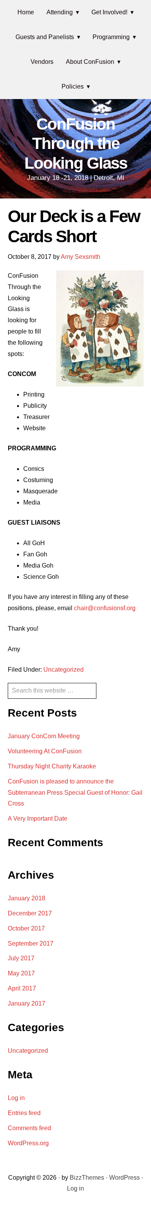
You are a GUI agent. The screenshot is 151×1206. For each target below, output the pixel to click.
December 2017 (30, 913)
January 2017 (26, 1003)
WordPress (124, 1177)
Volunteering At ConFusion (45, 751)
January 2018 (26, 898)
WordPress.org (28, 1143)
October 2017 (26, 928)
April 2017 (22, 988)
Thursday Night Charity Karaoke (52, 766)
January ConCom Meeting (44, 736)
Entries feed (24, 1113)
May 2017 (21, 973)
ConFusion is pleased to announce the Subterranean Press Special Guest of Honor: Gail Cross (75, 792)
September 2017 (30, 943)
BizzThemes (87, 1177)
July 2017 (21, 958)
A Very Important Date (37, 818)
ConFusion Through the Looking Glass (75, 143)
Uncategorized (63, 669)
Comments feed (29, 1128)
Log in (16, 1098)
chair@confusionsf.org (105, 608)
